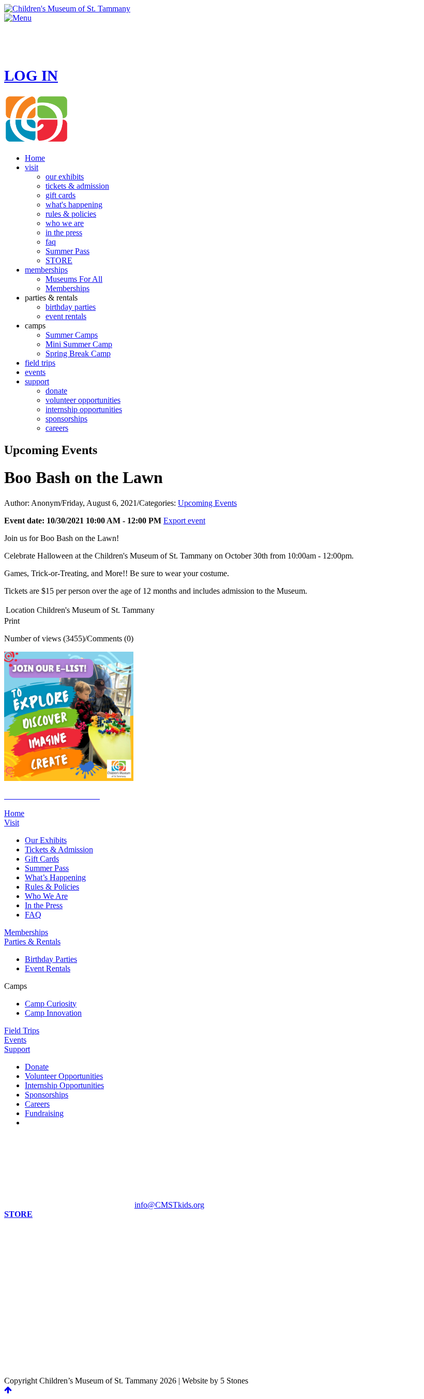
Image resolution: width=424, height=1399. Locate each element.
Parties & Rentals (32, 941)
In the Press (44, 905)
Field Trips (21, 1030)
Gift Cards (42, 858)
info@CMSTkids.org (169, 1204)
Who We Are (46, 896)
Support (17, 1049)
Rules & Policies (52, 886)
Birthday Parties (51, 959)
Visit (11, 822)
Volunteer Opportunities (64, 1076)
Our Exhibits (46, 840)
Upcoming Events (207, 503)
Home (14, 813)
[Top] (8, 1390)
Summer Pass (47, 868)
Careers (37, 1104)
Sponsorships (46, 1094)
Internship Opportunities (64, 1085)
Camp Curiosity (51, 1003)
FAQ (33, 914)
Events (15, 1039)
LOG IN (31, 75)
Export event (184, 520)
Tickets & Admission (59, 849)
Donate (37, 1066)
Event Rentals (47, 968)
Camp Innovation (53, 1013)
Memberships (26, 932)
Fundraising (44, 1113)
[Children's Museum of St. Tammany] (67, 8)
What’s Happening (55, 877)
